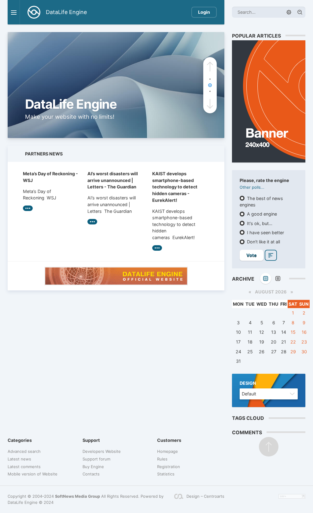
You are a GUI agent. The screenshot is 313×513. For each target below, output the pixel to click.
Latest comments (24, 466)
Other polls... (252, 187)
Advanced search (24, 451)
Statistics (166, 473)
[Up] (268, 447)
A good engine (261, 213)
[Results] (271, 255)
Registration (168, 466)
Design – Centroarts (205, 496)
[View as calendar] (265, 278)
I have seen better (265, 232)
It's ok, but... (259, 223)
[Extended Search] (288, 12)
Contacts (91, 473)
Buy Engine (93, 466)
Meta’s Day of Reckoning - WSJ (50, 177)
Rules (162, 459)
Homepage (167, 451)
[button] (210, 66)
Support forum (96, 459)
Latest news (19, 459)
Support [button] (91, 440)
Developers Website (102, 451)
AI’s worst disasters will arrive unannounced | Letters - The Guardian (112, 180)
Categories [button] (20, 440)
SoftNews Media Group (77, 496)
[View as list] (277, 278)
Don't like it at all (263, 241)
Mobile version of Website (32, 473)
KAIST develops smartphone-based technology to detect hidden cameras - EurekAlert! (174, 186)
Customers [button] (169, 440)
